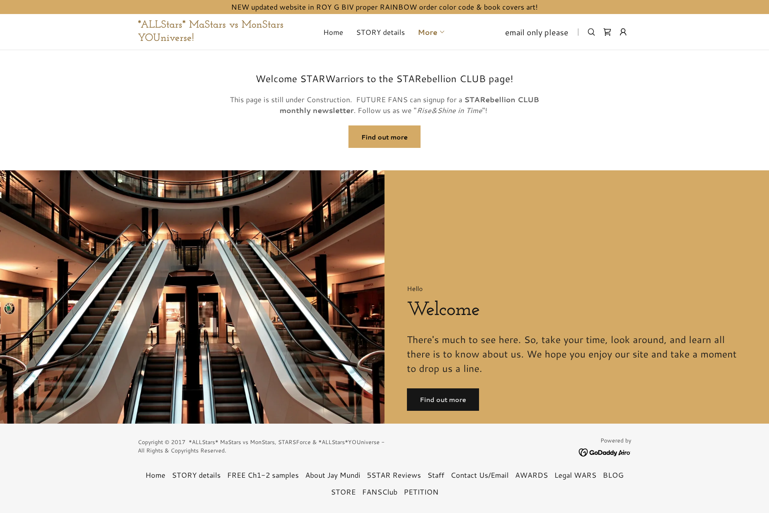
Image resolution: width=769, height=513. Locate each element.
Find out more (384, 136)
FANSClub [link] (379, 492)
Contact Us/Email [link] (480, 475)
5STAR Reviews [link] (394, 475)
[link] (212, 38)
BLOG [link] (613, 475)
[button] (431, 32)
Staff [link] (435, 475)
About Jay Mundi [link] (332, 475)
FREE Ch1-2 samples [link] (263, 475)
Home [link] (333, 32)
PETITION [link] (421, 492)
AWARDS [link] (531, 475)
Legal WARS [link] (575, 475)
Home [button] (155, 475)
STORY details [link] (380, 32)
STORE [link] (343, 492)
